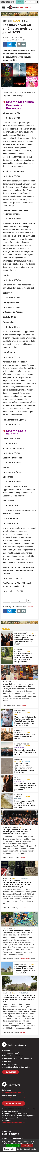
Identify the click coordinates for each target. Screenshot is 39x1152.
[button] (34, 2)
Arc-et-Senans (20, 964)
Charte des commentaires (13, 1056)
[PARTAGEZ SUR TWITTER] (9, 44)
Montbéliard (19, 711)
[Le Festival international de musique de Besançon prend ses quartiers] (7, 636)
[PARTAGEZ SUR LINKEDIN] (14, 44)
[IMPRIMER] (23, 44)
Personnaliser (9, 1149)
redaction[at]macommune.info (13, 1092)
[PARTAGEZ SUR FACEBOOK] (5, 44)
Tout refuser (27, 1146)
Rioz (16, 777)
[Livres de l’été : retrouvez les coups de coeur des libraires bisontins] (19, 672)
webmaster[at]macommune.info (13, 1122)
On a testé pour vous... (12, 880)
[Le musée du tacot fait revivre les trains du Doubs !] (7, 733)
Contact (7, 1050)
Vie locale (18, 799)
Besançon (7, 21)
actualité (18, 651)
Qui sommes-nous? (11, 1053)
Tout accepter (13, 1146)
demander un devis (13, 1103)
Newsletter (10, 1072)
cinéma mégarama (18, 601)
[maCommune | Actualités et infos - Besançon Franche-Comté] (13, 7)
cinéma (6, 601)
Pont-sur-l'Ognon (21, 744)
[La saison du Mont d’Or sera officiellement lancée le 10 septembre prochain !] (7, 798)
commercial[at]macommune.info (14, 1098)
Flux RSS (7, 1061)
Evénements (19, 748)
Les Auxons (7, 928)
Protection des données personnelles (18, 1058)
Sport (16, 714)
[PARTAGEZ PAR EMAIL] (19, 44)
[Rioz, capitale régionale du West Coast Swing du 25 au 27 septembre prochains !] (7, 780)
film (29, 601)
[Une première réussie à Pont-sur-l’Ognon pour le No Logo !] (7, 747)
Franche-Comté (20, 633)
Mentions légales (10, 1064)
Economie (26, 761)
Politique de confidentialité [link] (26, 1149)
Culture (16, 21)
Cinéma (24, 21)
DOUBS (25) (18, 649)
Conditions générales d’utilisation (17, 1067)
